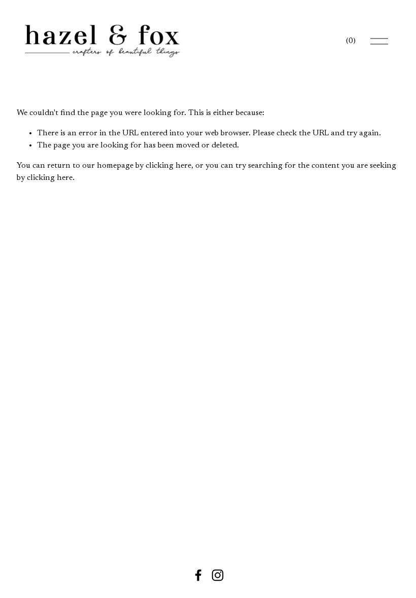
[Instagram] (218, 575)
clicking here (168, 166)
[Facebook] (198, 575)
